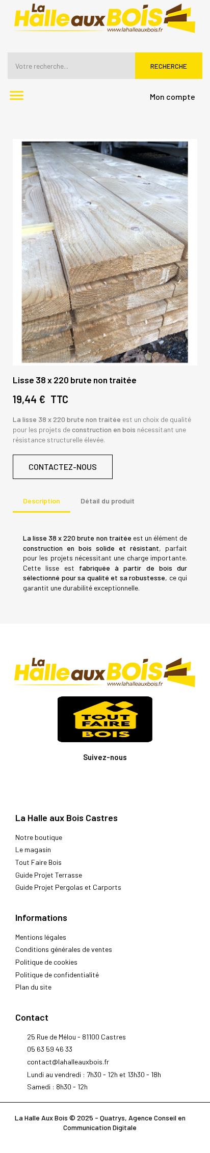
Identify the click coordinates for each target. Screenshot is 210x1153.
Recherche (168, 66)
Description (41, 500)
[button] (63, 467)
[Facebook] (105, 781)
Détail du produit (108, 500)
